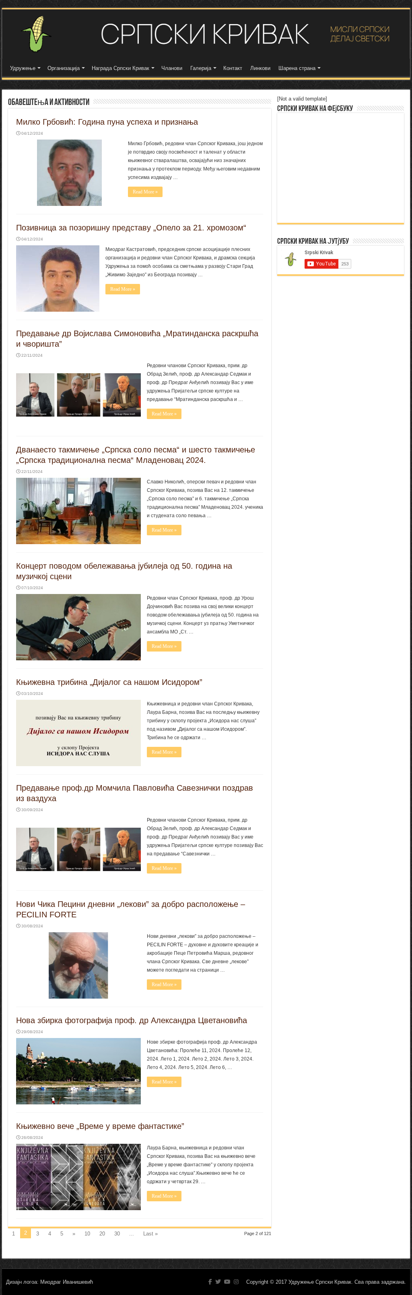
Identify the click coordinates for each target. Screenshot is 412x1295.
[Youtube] (227, 1282)
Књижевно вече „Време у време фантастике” (100, 1126)
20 (102, 1234)
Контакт (232, 68)
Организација (63, 68)
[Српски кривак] (206, 34)
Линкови (260, 68)
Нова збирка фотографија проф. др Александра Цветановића (131, 1020)
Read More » (145, 192)
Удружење (22, 68)
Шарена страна (296, 68)
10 (87, 1234)
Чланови (171, 68)
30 (117, 1234)
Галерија (200, 68)
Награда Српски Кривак (120, 68)
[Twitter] (218, 1282)
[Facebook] (210, 1282)
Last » (150, 1234)
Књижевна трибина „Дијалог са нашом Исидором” (109, 682)
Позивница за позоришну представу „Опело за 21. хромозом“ (131, 227)
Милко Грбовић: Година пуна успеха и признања (107, 121)
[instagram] (236, 1282)
